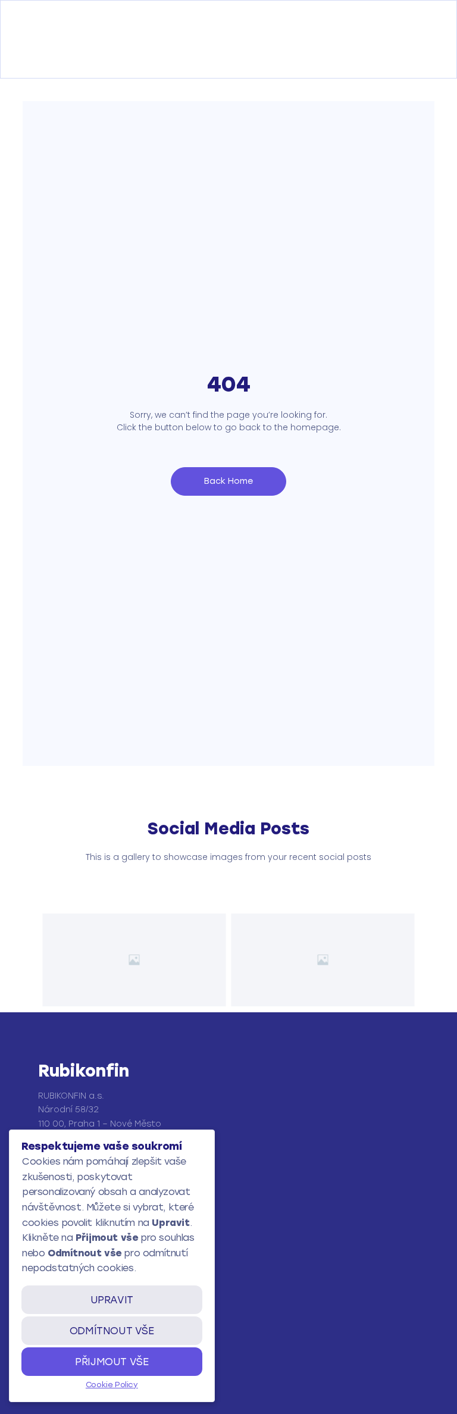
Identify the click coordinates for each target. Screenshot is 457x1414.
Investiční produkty (83, 1356)
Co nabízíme (68, 1334)
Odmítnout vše (112, 1331)
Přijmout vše (111, 1362)
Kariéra (57, 1399)
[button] (40, 59)
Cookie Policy (112, 1384)
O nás (54, 1313)
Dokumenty (66, 1377)
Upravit (111, 1300)
